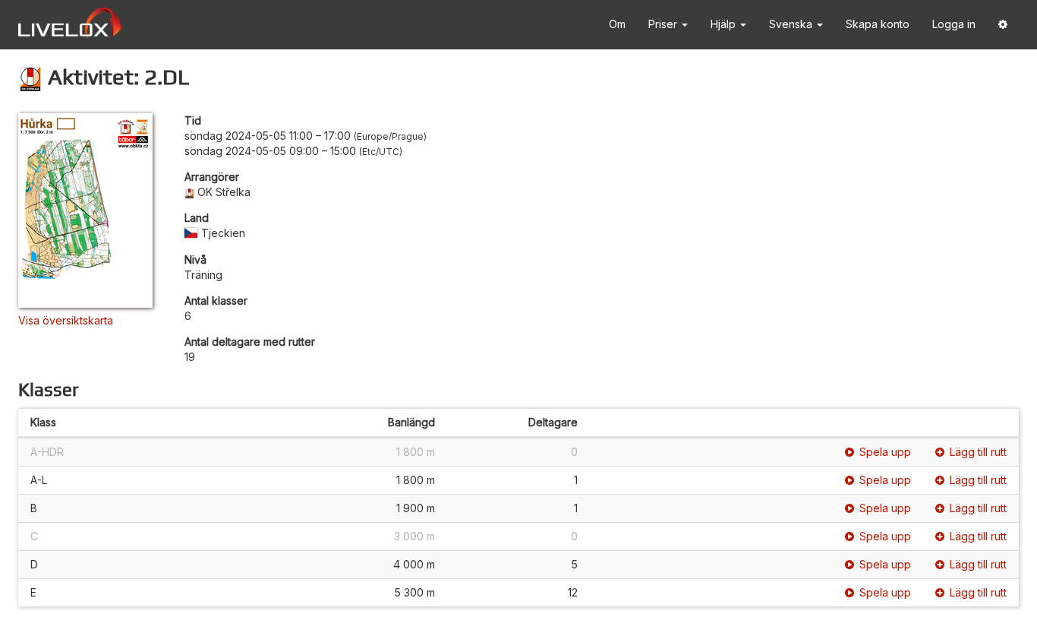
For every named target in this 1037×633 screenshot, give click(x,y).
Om (617, 23)
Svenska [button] (792, 23)
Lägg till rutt (978, 451)
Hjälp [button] (725, 23)
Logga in (954, 23)
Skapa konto (877, 23)
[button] (1003, 24)
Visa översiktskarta (65, 320)
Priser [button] (664, 23)
